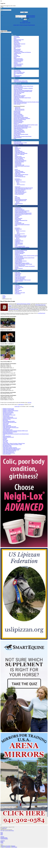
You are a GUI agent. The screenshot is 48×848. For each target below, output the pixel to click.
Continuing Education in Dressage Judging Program (23, 86)
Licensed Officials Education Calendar (21, 134)
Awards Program (18, 163)
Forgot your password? (30, 16)
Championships (18, 207)
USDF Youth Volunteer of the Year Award (10, 427)
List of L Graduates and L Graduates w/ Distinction (23, 88)
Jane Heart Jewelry (41, 313)
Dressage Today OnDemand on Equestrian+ (22, 118)
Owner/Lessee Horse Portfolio (20, 160)
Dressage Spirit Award (19, 194)
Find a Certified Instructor (18, 73)
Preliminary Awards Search (8, 411)
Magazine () (19, 43)
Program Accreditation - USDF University (23, 279)
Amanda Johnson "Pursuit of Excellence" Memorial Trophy (14, 443)
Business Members (17, 49)
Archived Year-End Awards (8, 416)
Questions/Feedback (4, 838)
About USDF (16, 36)
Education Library (17, 111)
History (15, 38)
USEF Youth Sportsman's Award (9, 452)
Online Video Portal (17, 93)
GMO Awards (17, 173)
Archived (18, 183)
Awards (4, 296)
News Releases (18, 293)
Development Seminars (18, 120)
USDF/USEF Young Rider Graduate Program (22, 97)
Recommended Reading (18, 87)
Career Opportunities (18, 64)
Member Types (18, 148)
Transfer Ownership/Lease (20, 157)
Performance (17, 178)
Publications (17, 285)
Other (16, 196)
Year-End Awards (18, 179)
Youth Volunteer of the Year (20, 176)
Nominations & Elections (18, 63)
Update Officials (18, 273)
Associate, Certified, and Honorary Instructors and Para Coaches (26, 124)
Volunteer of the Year (19, 175)
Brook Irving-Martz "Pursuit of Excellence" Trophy (12, 444)
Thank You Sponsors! (24, 24)
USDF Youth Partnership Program (20, 102)
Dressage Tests (18, 239)
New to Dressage (17, 70)
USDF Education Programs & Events (21, 81)
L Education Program (18, 85)
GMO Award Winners (7, 425)
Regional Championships (19, 209)
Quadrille (16, 217)
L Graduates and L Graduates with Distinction (22, 52)
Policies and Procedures (18, 58)
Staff (15, 48)
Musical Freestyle (18, 215)
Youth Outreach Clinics (18, 100)
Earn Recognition (17, 113)
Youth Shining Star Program (20, 189)
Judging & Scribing (17, 71)
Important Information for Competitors (10, 431)
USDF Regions (17, 42)
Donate (1, 841)
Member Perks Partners (18, 51)
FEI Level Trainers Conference (19, 95)
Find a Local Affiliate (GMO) (19, 72)
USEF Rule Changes (19, 242)
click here (29, 402)
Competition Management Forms (21, 220)
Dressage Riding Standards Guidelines (21, 125)
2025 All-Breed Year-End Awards (9, 414)
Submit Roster (17, 274)
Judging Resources (17, 133)
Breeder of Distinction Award (20, 200)
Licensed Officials (18, 259)
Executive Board (17, 46)
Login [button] (25, 19)
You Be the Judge (17, 107)
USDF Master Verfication (20, 152)
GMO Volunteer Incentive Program (21, 174)
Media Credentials (18, 290)
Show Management (18, 218)
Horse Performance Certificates (21, 235)
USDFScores (17, 241)
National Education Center (19, 39)
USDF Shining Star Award (13, 309)
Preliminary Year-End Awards (8, 408)
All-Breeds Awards (6, 428)
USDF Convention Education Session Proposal (22, 136)
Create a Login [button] (25, 21)
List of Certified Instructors (20, 265)
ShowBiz (16, 221)
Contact (1, 842)
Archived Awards (6, 415)
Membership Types (17, 40)
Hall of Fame (16, 41)
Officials (15, 54)
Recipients (17, 202)
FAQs (15, 67)
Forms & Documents (7, 453)
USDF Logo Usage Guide (20, 292)
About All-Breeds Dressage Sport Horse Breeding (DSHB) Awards (15, 430)
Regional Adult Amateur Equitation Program (23, 214)
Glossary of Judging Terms (19, 130)
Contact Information (17, 45)
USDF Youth (17, 406)
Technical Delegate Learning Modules (21, 117)
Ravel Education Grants (19, 190)
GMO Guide (17, 272)
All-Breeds (17, 180)
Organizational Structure (18, 60)
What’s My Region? (18, 151)
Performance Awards (7, 419)
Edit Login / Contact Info (19, 154)
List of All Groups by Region (20, 276)
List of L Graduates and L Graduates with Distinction (25, 266)
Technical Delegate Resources (19, 132)
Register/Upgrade (18, 156)
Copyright (6, 830)
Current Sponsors (17, 50)
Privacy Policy (2, 830)
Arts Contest (17, 197)
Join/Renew (2, 840)
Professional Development (19, 121)
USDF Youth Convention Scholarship (10, 447)
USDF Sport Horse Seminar (19, 92)
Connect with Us (16, 24)
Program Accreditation (18, 114)
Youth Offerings (17, 44)
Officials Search (18, 219)
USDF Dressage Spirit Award (8, 451)
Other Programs (17, 94)
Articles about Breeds (7, 436)
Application (18, 201)
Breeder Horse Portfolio (19, 161)
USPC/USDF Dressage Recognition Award (23, 188)
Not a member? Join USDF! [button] (25, 22)
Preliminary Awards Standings (8, 409)
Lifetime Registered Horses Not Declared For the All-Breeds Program (16, 433)
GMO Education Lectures (18, 116)
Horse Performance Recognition (21, 199)
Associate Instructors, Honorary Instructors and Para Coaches (26, 255)
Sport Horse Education (18, 89)
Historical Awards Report (21, 184)
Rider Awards (17, 198)
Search (18, 182)
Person (16, 146)
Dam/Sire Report (18, 162)
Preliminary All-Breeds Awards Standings (10, 410)
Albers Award (5, 442)
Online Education (17, 112)
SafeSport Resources (17, 65)
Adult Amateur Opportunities (19, 131)
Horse (16, 155)
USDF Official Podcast (18, 128)
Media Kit (17, 289)
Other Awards (5, 440)
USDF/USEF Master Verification (21, 153)
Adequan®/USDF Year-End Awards (9, 422)
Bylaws (15, 57)
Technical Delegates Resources (21, 260)
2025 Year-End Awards (7, 413)
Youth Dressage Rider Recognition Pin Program (24, 187)
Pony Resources (17, 135)
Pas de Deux (17, 216)
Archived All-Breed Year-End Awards (10, 418)
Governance (16, 55)
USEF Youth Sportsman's (19, 193)
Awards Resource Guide (19, 164)
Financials (16, 62)
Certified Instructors (17, 53)
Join (14, 74)
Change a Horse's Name (19, 159)
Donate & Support (31, 24)
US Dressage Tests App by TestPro (20, 142)
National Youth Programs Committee (23, 303)
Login (24, 12)
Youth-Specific (16, 98)
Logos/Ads (17, 291)
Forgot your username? (30, 15)
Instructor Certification (18, 122)
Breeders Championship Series (20, 211)
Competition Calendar (19, 240)
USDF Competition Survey (20, 246)
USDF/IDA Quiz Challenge (19, 96)
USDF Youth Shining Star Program (9, 450)
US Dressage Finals (18, 208)
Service (16, 169)
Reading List (16, 123)
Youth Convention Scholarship (20, 192)
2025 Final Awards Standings (8, 412)
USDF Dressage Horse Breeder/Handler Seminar (23, 91)
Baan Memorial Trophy (7, 445)
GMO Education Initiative (18, 115)
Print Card (17, 149)
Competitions (16, 79)
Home (4, 295)
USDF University (17, 104)
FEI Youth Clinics (17, 99)
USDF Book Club (17, 108)
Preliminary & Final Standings (21, 181)
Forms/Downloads (3, 837)
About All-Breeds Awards (7, 429)
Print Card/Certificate (19, 158)
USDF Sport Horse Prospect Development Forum (23, 90)
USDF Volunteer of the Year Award (9, 426)
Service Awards (6, 423)
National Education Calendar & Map (20, 80)
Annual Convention (17, 61)
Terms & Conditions (11, 830)
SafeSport (2, 836)
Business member (26, 18)
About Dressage (17, 37)
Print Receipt (17, 150)
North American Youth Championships (22, 210)
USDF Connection (18, 286)
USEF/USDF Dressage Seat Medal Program (23, 212)
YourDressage (17, 288)
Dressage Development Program (20, 119)
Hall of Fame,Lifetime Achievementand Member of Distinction (20, 171)
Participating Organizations (8, 432)
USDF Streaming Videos (18, 143)
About (1, 833)
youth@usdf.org (21, 404)
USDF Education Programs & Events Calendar (22, 126)
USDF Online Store (17, 141)
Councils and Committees (18, 59)
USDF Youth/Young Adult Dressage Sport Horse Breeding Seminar (26, 101)
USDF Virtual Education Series (19, 109)
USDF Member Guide (19, 287)
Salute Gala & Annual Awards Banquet (22, 165)
